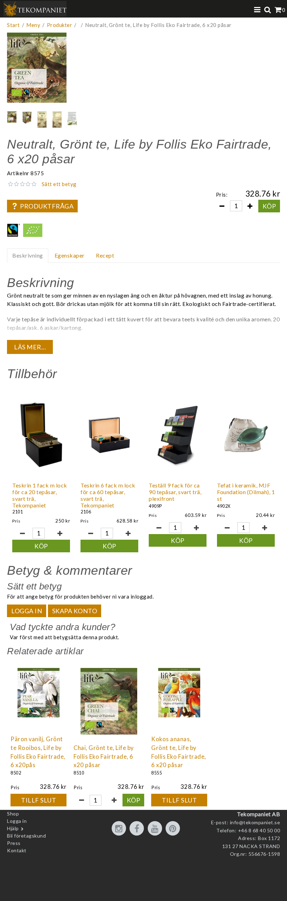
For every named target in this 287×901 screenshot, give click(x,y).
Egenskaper (70, 255)
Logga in (26, 611)
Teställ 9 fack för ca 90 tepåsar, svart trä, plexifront (175, 492)
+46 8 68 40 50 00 (259, 830)
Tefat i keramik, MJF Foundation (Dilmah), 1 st (246, 492)
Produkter (59, 25)
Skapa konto (74, 611)
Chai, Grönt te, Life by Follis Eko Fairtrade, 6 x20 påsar (104, 756)
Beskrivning (27, 255)
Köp (269, 206)
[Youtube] (156, 828)
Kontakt (17, 850)
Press (14, 843)
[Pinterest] (174, 828)
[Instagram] (120, 828)
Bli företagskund (26, 836)
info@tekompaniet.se (255, 822)
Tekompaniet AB (258, 814)
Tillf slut (38, 800)
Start (13, 25)
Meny (33, 25)
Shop (13, 814)
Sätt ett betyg (59, 184)
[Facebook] (138, 828)
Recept (105, 255)
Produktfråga (47, 206)
